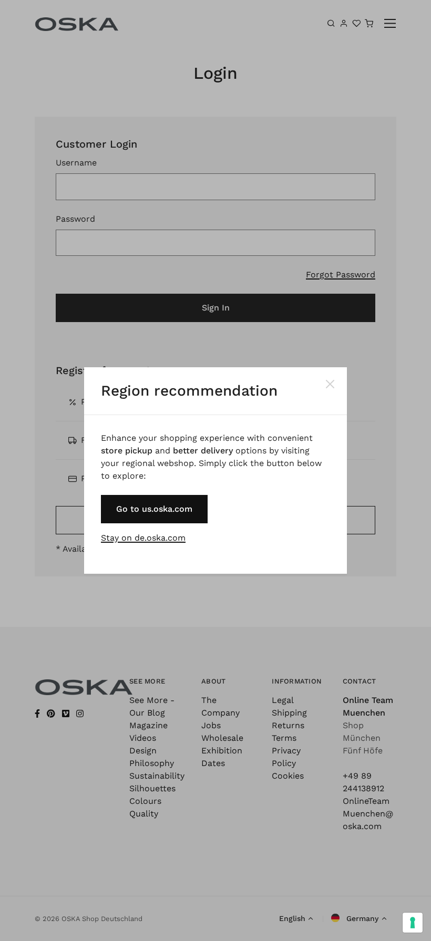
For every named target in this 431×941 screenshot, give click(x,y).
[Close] (330, 384)
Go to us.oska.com (154, 509)
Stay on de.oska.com (143, 538)
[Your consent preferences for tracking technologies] (413, 923)
